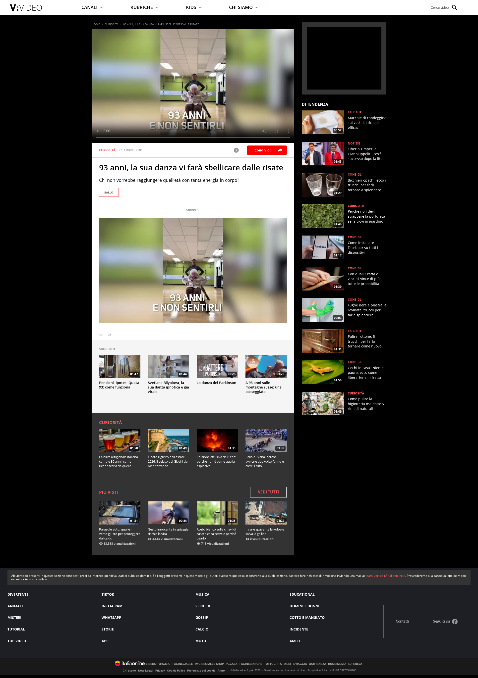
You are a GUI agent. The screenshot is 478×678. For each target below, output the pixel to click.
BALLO (108, 192)
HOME (96, 24)
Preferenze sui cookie (201, 670)
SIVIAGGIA (300, 664)
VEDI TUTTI (268, 492)
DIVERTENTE (17, 594)
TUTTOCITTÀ (273, 664)
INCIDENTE (299, 629)
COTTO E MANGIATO (307, 617)
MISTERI (14, 617)
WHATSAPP (111, 617)
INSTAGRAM (112, 606)
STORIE (108, 629)
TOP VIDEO (16, 640)
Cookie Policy (176, 670)
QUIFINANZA (317, 664)
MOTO (200, 640)
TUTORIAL (16, 629)
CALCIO (201, 629)
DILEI (287, 664)
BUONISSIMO (337, 664)
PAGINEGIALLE (183, 664)
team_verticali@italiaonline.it (385, 576)
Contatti (402, 621)
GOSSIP (201, 617)
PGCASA (232, 664)
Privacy (160, 670)
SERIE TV (202, 606)
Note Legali (145, 670)
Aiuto (221, 670)
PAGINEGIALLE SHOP (209, 664)
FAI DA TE (355, 112)
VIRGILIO (164, 664)
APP (105, 640)
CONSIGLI (355, 174)
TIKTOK (108, 594)
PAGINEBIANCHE (250, 664)
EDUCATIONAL (302, 594)
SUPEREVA (355, 664)
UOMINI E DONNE (305, 606)
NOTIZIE (354, 143)
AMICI (295, 640)
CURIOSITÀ (112, 24)
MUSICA (202, 594)
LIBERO (151, 664)
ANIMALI (15, 606)
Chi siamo (129, 670)
